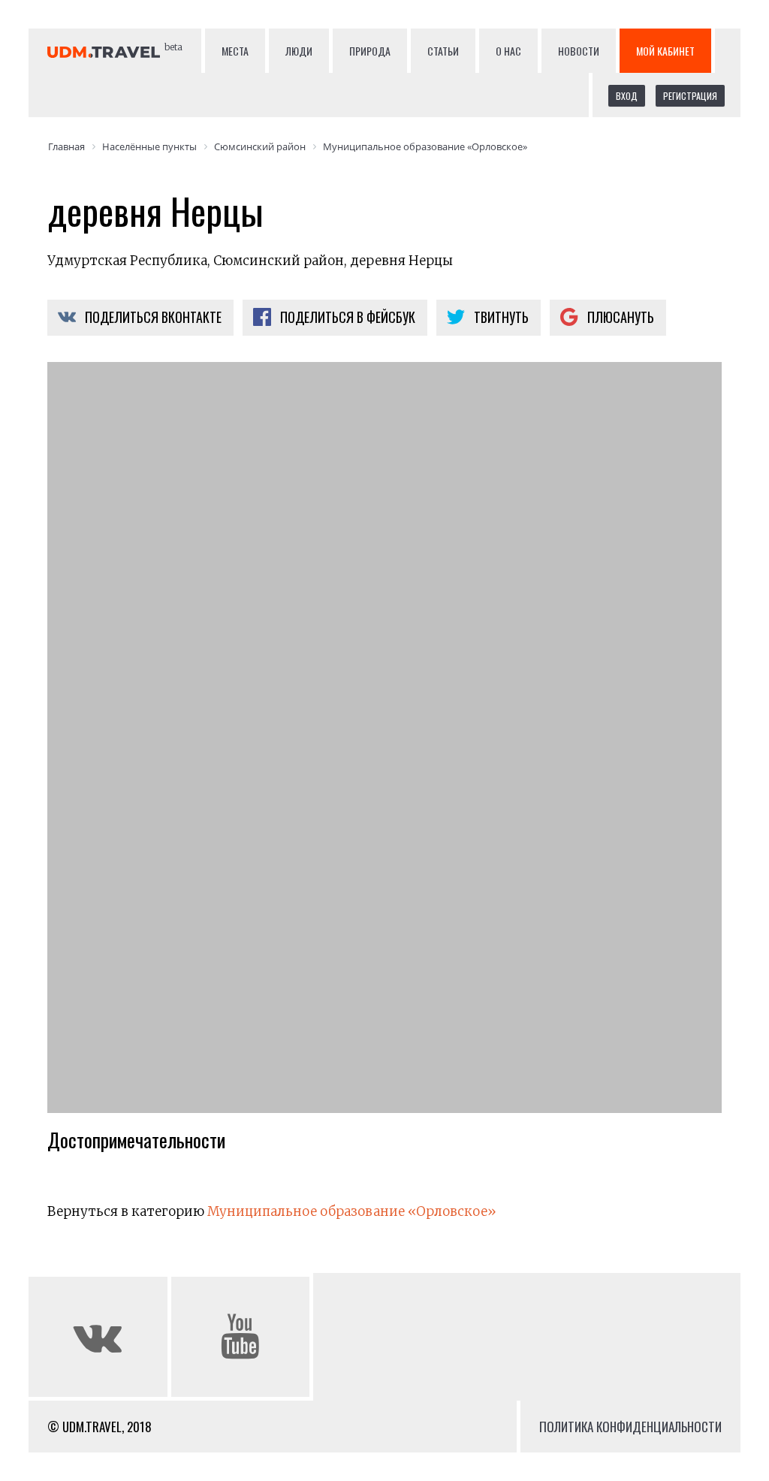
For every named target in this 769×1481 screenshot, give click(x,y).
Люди (298, 51)
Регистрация (690, 95)
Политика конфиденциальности (630, 1426)
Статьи (443, 51)
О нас (508, 51)
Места (235, 51)
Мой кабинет (665, 51)
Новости (578, 51)
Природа (370, 51)
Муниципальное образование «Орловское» (351, 1211)
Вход (627, 95)
